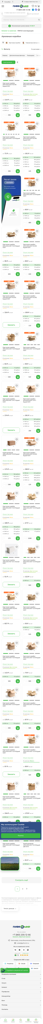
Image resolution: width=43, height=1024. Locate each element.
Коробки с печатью (36, 1022)
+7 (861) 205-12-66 (23, 10)
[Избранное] (33, 6)
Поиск (20, 1021)
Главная (5, 1021)
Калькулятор (28, 1021)
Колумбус (7, 2)
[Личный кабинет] (36, 6)
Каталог (13, 1021)
